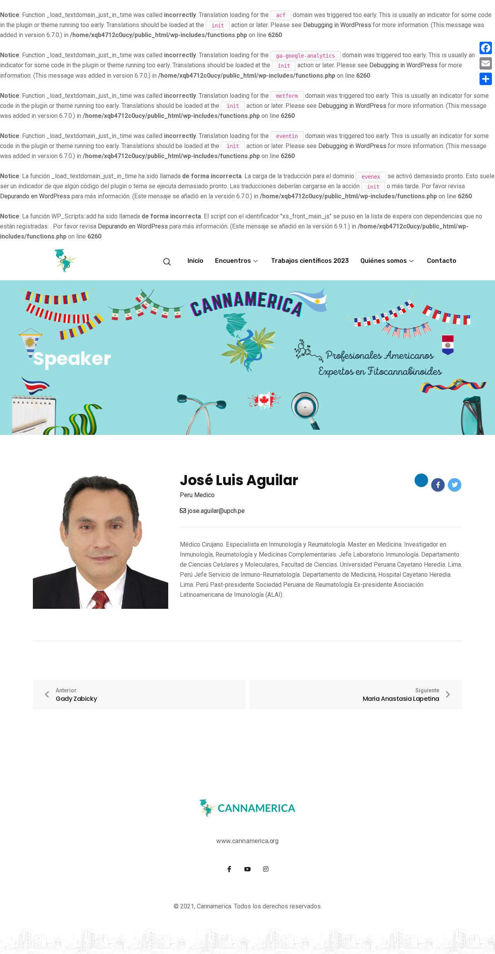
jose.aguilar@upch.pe (216, 510)
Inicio (195, 260)
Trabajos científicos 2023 (310, 260)
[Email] (485, 63)
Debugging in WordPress (337, 25)
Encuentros (233, 260)
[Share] (485, 79)
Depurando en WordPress (35, 196)
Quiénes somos (383, 260)
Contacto (441, 260)
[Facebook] (485, 48)
